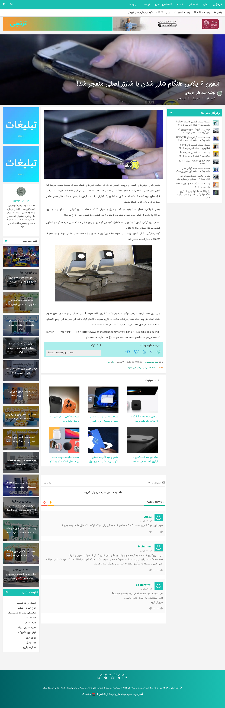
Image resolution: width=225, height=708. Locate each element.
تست (180, 4)
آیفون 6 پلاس (142, 367)
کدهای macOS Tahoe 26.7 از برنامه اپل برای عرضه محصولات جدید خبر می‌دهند (143, 421)
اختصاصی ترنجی (163, 4)
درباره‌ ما (133, 4)
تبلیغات (146, 4)
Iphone (152, 367)
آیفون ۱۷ (218, 12)
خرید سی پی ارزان (27, 627)
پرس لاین (31, 637)
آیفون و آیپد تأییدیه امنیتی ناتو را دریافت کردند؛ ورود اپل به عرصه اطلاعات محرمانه (103, 461)
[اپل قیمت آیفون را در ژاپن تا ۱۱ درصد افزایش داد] (55, 399)
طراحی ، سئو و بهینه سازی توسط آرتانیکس (120, 694)
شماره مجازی (29, 647)
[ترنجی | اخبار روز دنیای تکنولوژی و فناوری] (217, 4)
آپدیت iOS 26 (163, 12)
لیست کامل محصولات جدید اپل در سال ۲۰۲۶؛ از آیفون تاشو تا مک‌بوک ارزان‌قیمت (64, 461)
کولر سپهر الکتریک (27, 632)
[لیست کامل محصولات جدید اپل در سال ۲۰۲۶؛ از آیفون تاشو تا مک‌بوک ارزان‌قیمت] (59, 440)
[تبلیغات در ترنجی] (57, 24)
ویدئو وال (31, 642)
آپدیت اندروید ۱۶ (182, 12)
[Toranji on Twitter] (119, 678)
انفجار (130, 367)
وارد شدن (47, 483)
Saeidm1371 (144, 585)
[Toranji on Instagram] (112, 678)
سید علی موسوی (196, 92)
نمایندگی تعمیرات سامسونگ (22, 613)
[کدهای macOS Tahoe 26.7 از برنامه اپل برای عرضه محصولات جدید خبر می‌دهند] (131, 399)
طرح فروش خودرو (27, 608)
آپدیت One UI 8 (202, 12)
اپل (184, 98)
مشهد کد (86, 694)
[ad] (21, 125)
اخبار (205, 4)
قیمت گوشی (30, 618)
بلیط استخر (30, 623)
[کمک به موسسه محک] (167, 24)
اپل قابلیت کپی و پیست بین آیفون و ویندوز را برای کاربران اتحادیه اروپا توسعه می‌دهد (104, 421)
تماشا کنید (193, 4)
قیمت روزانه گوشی (26, 603)
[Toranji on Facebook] (126, 678)
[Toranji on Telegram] (105, 678)
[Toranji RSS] (98, 678)
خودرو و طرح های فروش (140, 12)
